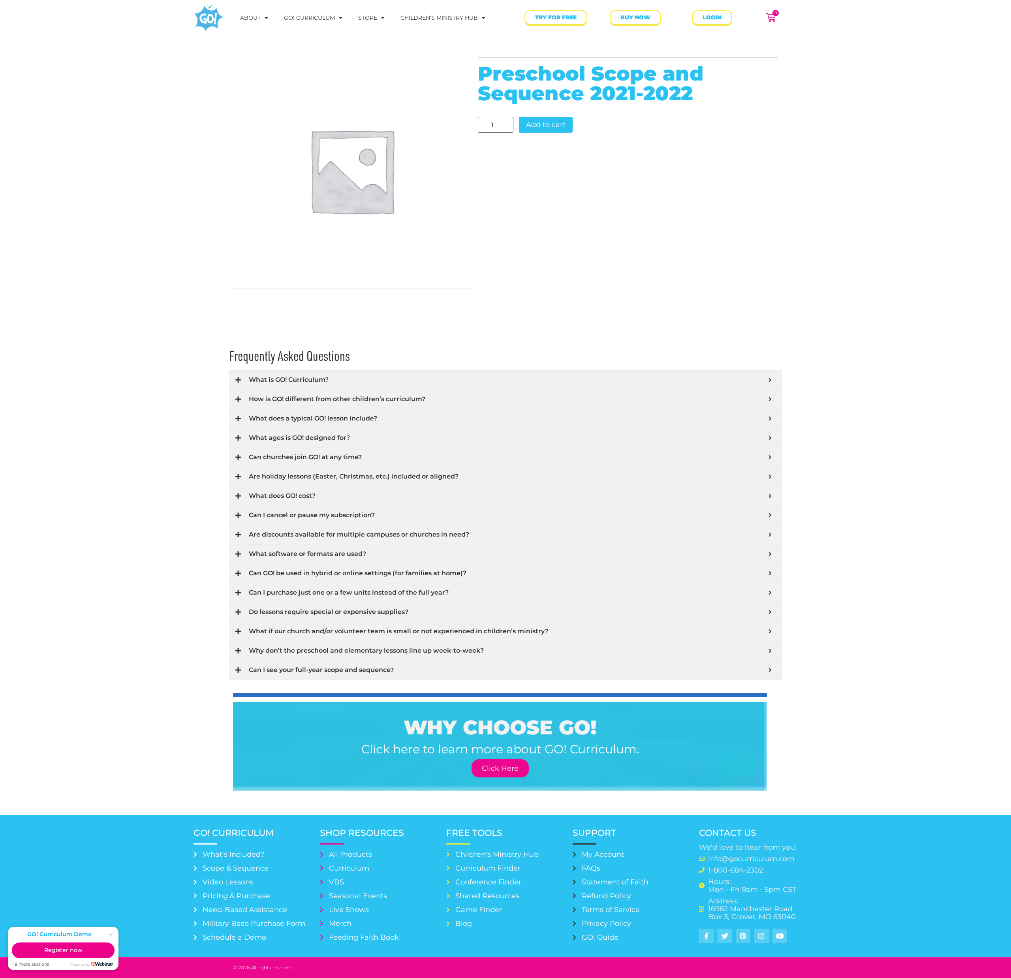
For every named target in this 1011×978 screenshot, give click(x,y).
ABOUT (250, 17)
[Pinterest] (743, 936)
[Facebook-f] (706, 936)
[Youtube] (779, 936)
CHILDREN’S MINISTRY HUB (439, 17)
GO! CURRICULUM (309, 17)
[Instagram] (761, 936)
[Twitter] (724, 936)
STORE (367, 17)
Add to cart (546, 124)
